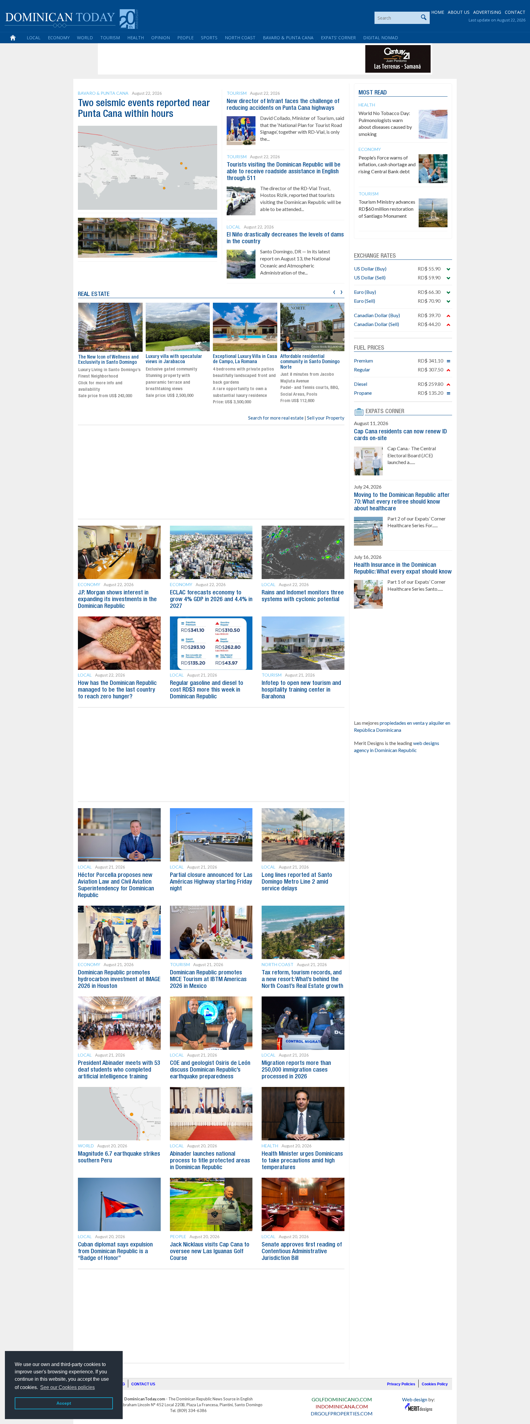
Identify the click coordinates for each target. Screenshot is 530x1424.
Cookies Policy (435, 1384)
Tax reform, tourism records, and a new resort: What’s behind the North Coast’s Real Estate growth (302, 979)
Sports (209, 37)
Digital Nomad (380, 37)
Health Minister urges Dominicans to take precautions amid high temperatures (302, 1160)
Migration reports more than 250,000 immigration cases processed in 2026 (296, 1070)
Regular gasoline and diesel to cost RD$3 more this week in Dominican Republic (206, 690)
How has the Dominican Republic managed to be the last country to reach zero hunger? (117, 690)
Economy (59, 37)
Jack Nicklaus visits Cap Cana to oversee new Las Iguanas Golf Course (209, 1251)
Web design (414, 1399)
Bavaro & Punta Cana (288, 37)
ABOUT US (459, 12)
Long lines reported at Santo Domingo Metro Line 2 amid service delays (297, 882)
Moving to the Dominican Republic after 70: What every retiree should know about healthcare (402, 502)
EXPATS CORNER (385, 411)
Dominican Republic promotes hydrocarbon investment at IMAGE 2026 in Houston (119, 979)
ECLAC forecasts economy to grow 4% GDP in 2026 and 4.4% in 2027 (211, 599)
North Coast (240, 37)
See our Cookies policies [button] (67, 1387)
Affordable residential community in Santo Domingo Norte (310, 362)
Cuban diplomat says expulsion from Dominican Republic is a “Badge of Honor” (115, 1251)
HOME (437, 12)
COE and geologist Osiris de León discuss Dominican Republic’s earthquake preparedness (210, 1070)
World (85, 37)
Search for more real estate (276, 417)
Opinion (160, 37)
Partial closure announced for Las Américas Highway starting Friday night (211, 882)
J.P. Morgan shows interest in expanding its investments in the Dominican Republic (117, 599)
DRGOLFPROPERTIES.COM (342, 1413)
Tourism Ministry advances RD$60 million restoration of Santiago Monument (387, 209)
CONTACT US (143, 1384)
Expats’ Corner (338, 37)
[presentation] (334, 291)
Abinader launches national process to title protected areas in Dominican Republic (210, 1160)
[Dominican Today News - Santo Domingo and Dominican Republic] (71, 18)
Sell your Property (325, 417)
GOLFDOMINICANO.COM (342, 1399)
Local (33, 37)
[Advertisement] (211, 59)
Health (135, 37)
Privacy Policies (401, 1384)
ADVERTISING (487, 12)
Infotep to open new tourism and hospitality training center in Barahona (301, 690)
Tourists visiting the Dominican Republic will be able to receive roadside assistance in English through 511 (283, 171)
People (185, 37)
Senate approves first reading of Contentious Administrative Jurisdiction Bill (302, 1251)
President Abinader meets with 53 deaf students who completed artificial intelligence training (119, 1070)
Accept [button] (63, 1403)
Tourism (110, 37)
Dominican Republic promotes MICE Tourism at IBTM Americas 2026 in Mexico (208, 979)
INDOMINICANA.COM (342, 1406)
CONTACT (515, 12)
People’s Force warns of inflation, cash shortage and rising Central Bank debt (387, 165)
